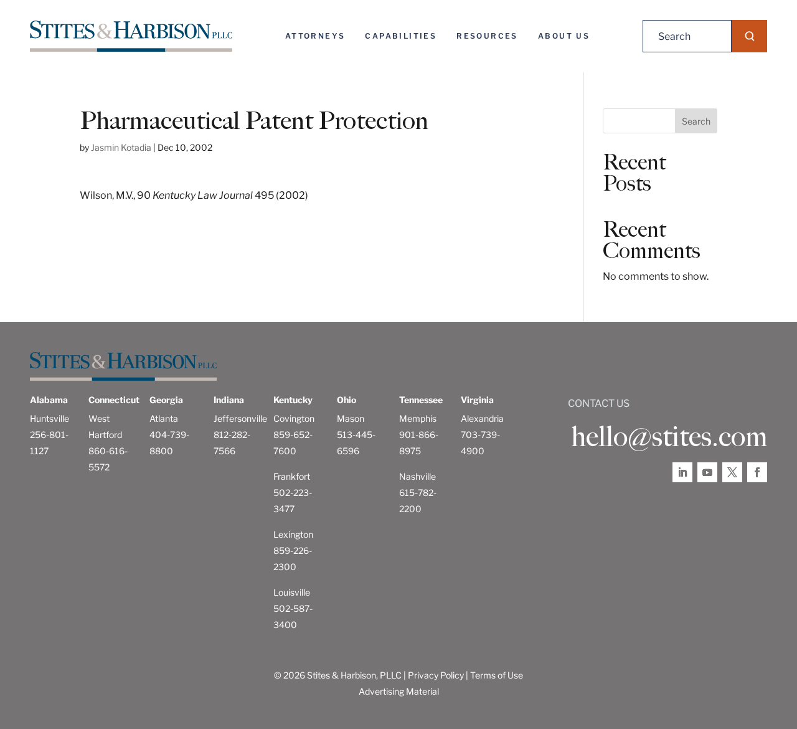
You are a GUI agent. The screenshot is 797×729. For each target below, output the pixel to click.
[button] (749, 36)
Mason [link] (350, 418)
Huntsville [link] (49, 418)
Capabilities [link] (400, 35)
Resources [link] (487, 35)
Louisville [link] (291, 592)
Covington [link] (293, 418)
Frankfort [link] (291, 476)
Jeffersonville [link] (240, 418)
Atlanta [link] (163, 418)
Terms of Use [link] (496, 675)
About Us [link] (564, 35)
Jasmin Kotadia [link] (121, 147)
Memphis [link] (417, 418)
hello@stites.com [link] (669, 437)
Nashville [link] (417, 476)
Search (696, 121)
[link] (131, 36)
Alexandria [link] (482, 418)
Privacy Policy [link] (436, 675)
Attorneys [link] (315, 35)
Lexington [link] (293, 534)
